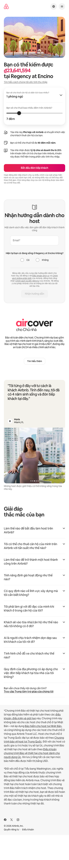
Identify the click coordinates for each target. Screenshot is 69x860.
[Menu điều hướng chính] (62, 6)
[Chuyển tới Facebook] (5, 819)
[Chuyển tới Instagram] (18, 819)
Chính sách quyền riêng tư (27, 281)
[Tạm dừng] (10, 421)
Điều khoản (28, 829)
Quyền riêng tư (11, 829)
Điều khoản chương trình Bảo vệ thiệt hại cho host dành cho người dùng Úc (32, 753)
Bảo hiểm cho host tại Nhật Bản (43, 726)
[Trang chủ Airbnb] (6, 6)
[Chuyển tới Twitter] (11, 819)
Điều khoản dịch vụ (40, 275)
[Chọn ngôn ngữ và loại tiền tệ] (53, 6)
